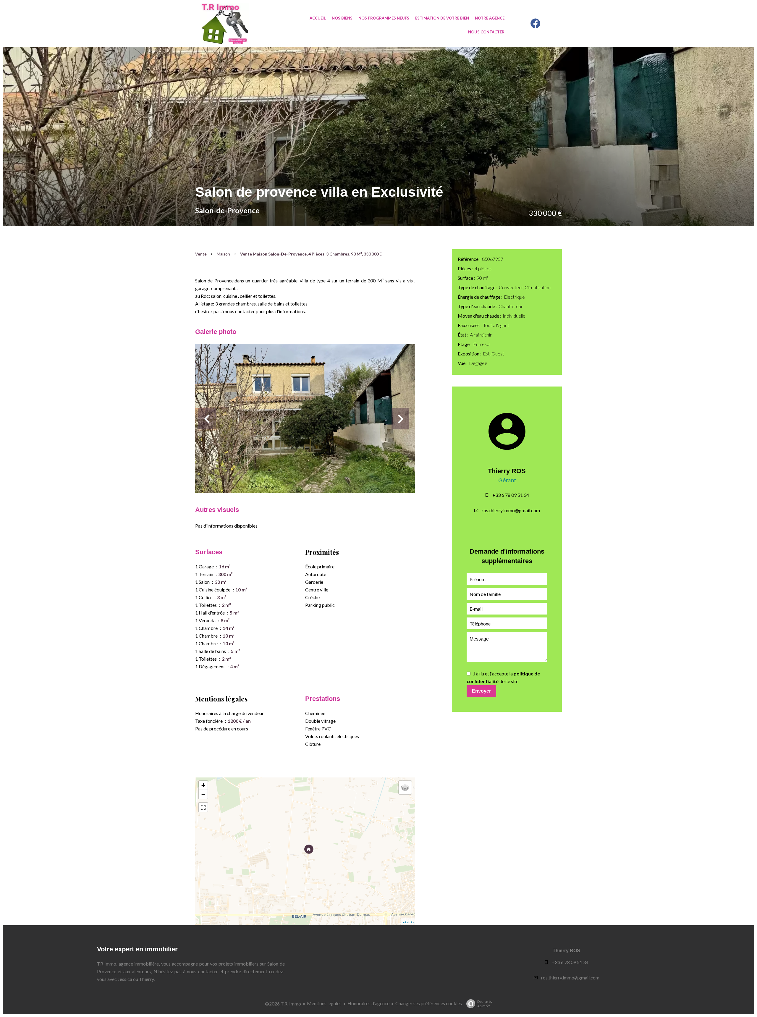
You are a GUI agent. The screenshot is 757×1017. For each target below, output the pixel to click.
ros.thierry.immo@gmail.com (511, 510)
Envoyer (481, 690)
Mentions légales (324, 1003)
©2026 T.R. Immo (283, 1003)
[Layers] (405, 787)
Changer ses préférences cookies (428, 1003)
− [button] (203, 794)
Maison (223, 253)
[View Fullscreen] (203, 807)
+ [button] (203, 785)
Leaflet (408, 921)
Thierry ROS (507, 471)
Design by (484, 1003)
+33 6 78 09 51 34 (510, 495)
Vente (201, 253)
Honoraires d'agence (368, 1003)
